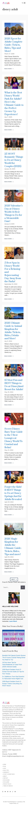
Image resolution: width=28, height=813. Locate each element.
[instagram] (2, 791)
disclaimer (6, 782)
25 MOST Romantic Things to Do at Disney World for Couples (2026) (13, 160)
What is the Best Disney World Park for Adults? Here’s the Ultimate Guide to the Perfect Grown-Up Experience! (14, 103)
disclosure (6, 780)
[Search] (23, 587)
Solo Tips (6, 770)
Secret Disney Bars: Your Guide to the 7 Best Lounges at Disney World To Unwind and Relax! (13, 438)
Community (6, 772)
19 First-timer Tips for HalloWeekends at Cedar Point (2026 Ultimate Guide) (12, 665)
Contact (5, 778)
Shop (4, 768)
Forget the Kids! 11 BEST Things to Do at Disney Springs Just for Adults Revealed (13, 493)
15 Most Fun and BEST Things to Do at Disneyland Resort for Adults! (13, 385)
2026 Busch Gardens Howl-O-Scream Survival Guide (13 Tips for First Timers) (13, 672)
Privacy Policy (7, 784)
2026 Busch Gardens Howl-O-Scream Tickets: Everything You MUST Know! (12, 684)
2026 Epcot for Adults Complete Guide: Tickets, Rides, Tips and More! (13, 45)
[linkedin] (15, 791)
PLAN (4, 766)
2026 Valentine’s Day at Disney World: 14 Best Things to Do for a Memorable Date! (13, 213)
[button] (22, 2)
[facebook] (12, 791)
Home (4, 764)
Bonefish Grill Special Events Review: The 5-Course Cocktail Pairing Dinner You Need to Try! (14, 658)
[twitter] (5, 791)
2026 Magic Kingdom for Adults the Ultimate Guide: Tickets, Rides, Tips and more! (12, 546)
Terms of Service (8, 786)
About (5, 776)
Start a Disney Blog (9, 774)
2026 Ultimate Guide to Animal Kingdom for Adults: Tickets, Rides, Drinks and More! (13, 330)
